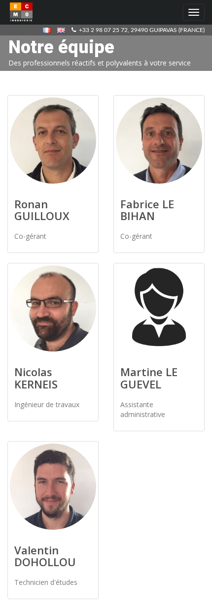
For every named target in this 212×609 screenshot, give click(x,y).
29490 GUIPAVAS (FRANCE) (168, 30)
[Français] (49, 30)
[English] (63, 30)
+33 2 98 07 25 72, (103, 30)
